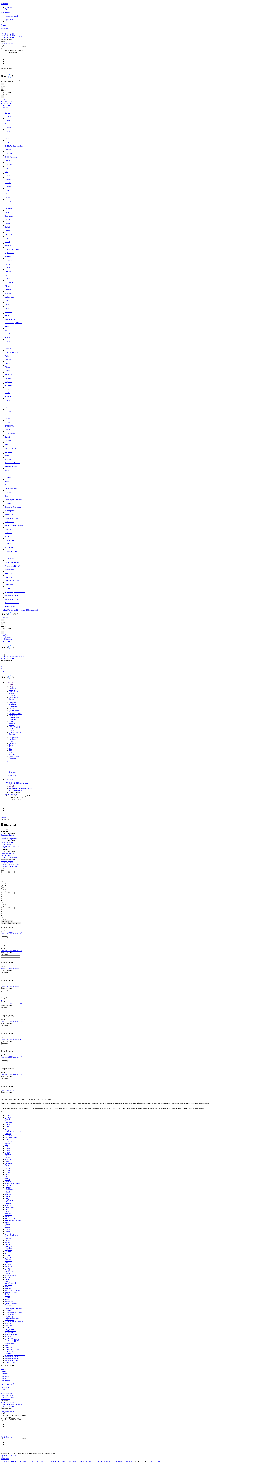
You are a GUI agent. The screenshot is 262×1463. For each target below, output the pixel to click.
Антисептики (9, 1301)
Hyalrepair (8, 1191)
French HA (8, 1176)
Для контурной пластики (13, 1309)
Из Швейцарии (10, 1331)
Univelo (7, 1296)
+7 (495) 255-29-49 (7, 38)
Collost (7, 1139)
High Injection (9, 1185)
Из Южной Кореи (11, 1334)
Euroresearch (9, 1167)
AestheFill (8, 1117)
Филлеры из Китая (11, 1358)
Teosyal (7, 1286)
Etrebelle (8, 1165)
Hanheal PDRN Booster (13, 1183)
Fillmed (7, 1174)
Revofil (7, 1270)
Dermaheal (8, 1148)
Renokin (7, 1255)
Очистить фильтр (14, 923)
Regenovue (8, 1250)
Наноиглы (8, 1347)
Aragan (7, 1124)
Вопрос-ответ (5, 1399)
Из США (8, 1327)
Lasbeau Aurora (10, 1207)
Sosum (7, 1281)
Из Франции (9, 1329)
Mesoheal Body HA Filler (13, 1220)
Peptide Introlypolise (11, 1235)
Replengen (8, 1257)
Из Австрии (9, 1316)
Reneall (7, 1253)
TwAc (7, 1294)
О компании (9, 7)
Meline (7, 1216)
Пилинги (8, 1353)
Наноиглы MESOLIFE (13, 1349)
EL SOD (8, 1159)
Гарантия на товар (7, 1397)
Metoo (7, 1222)
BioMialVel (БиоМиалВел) (14, 1132)
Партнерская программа (13, 18)
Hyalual (7, 1193)
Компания (4, 1373)
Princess (7, 1242)
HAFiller (8, 1181)
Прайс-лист (9, 20)
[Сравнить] (2, 943)
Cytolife (7, 1146)
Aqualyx (8, 1121)
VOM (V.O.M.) (10, 1298)
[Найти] (2, 96)
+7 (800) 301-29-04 (7, 34)
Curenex (7, 1143)
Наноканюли (9, 1351)
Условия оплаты (6, 1393)
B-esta (7, 1126)
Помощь (4, 1389)
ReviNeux (8, 1264)
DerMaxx (8, 1154)
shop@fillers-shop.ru (7, 43)
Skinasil (7, 1277)
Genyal (7, 1180)
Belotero (7, 1130)
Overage (7, 1231)
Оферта (3, 1457)
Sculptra (7, 1274)
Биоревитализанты (11, 1303)
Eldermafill (8, 1163)
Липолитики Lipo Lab (12, 1342)
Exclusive (8, 1172)
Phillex (7, 1237)
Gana (6, 1178)
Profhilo (7, 1244)
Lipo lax (7, 1211)
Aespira (7, 1115)
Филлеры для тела (11, 1356)
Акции (3, 1371)
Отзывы (8, 9)
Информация (5, 1380)
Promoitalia (8, 1248)
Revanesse (8, 1261)
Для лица (8, 1310)
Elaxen (7, 1161)
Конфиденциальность (8, 1455)
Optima (7, 1229)
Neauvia (7, 1226)
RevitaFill (8, 1268)
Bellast (7, 1128)
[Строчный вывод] (2, 925)
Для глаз (8, 1305)
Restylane (8, 1259)
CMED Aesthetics (11, 1137)
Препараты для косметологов (15, 1355)
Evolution (8, 1170)
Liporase (8, 1213)
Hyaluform (8, 1194)
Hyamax (7, 1196)
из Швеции (9, 1333)
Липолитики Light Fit (12, 1340)
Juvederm (8, 1204)
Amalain (7, 1119)
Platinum (8, 1239)
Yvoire (7, 1299)
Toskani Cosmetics (11, 1292)
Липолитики (9, 1338)
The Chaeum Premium (12, 1290)
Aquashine (8, 1123)
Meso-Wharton (10, 1218)
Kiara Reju (8, 1205)
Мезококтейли (10, 1344)
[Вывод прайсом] (4, 925)
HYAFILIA (9, 1189)
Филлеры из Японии (12, 1360)
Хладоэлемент (10, 1362)
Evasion (7, 1169)
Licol (6, 1209)
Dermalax (8, 1150)
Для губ (7, 1307)
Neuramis (8, 1228)
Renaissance (9, 1251)
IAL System (9, 1200)
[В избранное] (2, 941)
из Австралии (10, 1314)
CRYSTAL (8, 1141)
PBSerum (8, 1233)
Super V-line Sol (10, 1283)
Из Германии (9, 1320)
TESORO (8, 1288)
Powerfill (8, 1240)
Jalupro (7, 1202)
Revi (6, 1263)
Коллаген (8, 1336)
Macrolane (8, 1215)
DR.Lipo (8, 1156)
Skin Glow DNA (10, 1275)
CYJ (6, 1145)
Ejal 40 (7, 1158)
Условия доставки (7, 1395)
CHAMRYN (9, 1135)
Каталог (3, 1369)
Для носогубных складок (13, 1312)
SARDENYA (9, 1272)
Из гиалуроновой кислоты (14, 1321)
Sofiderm (8, 1279)
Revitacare (8, 1266)
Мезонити (8, 1345)
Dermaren (8, 1152)
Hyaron (7, 1198)
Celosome (8, 1134)
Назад (12, 684)
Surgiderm (8, 1285)
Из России (8, 1325)
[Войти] (2, 665)
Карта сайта (5, 1459)
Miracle (7, 1224)
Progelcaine (8, 1246)
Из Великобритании (12, 1318)
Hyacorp (8, 1187)
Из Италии (8, 1323)
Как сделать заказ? (11, 16)
